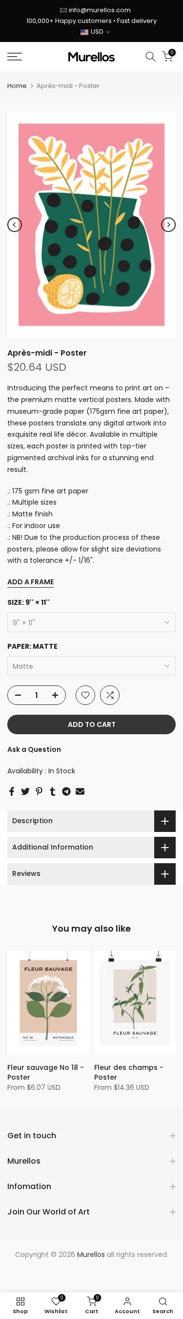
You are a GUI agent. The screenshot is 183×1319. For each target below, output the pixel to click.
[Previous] (14, 224)
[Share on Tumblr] (52, 791)
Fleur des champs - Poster (128, 1072)
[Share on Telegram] (66, 791)
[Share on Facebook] (11, 791)
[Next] (168, 224)
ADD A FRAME (30, 582)
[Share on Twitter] (25, 791)
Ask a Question (34, 749)
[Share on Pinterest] (39, 791)
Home (17, 85)
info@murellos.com (100, 10)
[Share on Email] (80, 791)
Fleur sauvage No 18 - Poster (45, 1072)
